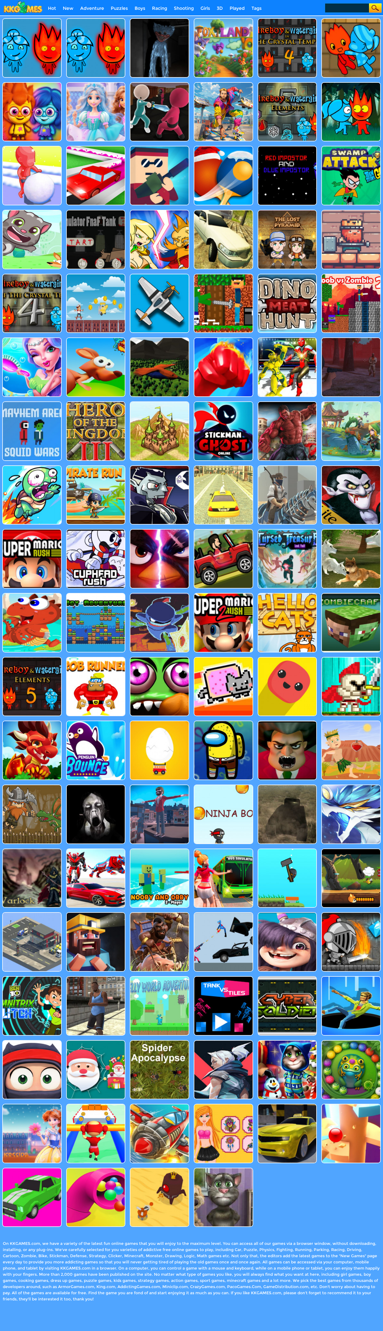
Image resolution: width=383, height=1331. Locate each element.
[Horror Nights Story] (96, 914)
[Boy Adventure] (96, 595)
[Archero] (351, 403)
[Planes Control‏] (159, 276)
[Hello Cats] (287, 595)
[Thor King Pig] (351, 212)
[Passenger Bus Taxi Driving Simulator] (223, 851)
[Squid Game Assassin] (159, 84)
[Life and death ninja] (32, 1042)
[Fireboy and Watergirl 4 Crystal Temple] (287, 20)
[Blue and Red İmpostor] (287, 148)
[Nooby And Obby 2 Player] (159, 851)
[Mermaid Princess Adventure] (32, 339)
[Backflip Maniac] (159, 787)
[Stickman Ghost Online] (223, 403)
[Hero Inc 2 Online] (223, 339)
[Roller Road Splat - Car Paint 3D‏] (96, 148)
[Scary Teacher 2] (287, 723)
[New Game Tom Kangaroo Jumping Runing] (32, 212)
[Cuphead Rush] (96, 531)
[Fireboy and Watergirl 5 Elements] (32, 659)
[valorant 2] (223, 1042)
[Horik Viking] (32, 787)
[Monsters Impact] (351, 787)
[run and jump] (96, 276)
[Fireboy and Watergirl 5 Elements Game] (287, 84)
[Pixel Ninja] (159, 595)
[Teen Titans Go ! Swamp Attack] (351, 148)
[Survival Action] (351, 723)
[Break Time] (223, 914)
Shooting (184, 8)
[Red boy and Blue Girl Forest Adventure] (351, 84)
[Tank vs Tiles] (223, 978)
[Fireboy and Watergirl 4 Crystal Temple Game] (32, 276)
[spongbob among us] (223, 723)
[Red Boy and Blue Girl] (351, 20)
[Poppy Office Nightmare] (159, 20)
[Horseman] (287, 467)
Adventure (92, 8)
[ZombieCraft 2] (351, 595)
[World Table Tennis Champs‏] (223, 148)
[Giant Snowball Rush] (32, 148)
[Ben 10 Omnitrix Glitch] (32, 978)
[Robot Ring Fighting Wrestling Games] (287, 339)
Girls (205, 8)
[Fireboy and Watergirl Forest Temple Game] (32, 20)
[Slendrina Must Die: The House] (96, 787)
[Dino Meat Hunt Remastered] (287, 276)
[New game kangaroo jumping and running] (96, 339)
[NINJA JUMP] (223, 787)
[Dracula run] (159, 467)
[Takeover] (159, 403)
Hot (52, 8)
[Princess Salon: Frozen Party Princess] (96, 84)
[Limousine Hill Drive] (223, 212)
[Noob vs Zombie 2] (351, 276)
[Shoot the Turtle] (32, 467)
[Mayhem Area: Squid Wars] (32, 403)
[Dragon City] (32, 723)
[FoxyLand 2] (223, 20)
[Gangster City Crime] (96, 978)
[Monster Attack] (287, 403)
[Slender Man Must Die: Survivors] (351, 339)
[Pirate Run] (96, 467)
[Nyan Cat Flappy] (223, 659)
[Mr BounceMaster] (96, 723)
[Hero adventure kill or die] (351, 851)
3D (220, 8)
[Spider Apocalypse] (159, 1042)
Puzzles (119, 8)
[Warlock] (32, 851)
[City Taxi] (223, 467)
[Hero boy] (287, 914)
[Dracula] (351, 467)
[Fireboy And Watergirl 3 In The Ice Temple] (96, 20)
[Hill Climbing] (223, 531)
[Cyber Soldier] (287, 978)
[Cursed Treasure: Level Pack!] (287, 531)
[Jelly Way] (159, 978)
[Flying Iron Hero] (223, 84)
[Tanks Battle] (287, 787)
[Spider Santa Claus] (96, 1042)
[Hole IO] (351, 978)
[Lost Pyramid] (287, 212)
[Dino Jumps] (32, 595)
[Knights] (351, 659)
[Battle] (159, 212)
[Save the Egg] (159, 723)
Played (237, 8)
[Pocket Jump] (287, 659)
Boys (140, 8)
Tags (257, 8)
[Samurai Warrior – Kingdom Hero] (96, 403)
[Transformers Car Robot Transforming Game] (96, 851)
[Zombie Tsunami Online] (159, 659)
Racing (159, 8)
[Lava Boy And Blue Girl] (32, 84)
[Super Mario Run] (32, 531)
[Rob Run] (96, 659)
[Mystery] (287, 851)
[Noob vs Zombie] (223, 276)
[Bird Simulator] (159, 339)
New (68, 8)
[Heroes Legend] (351, 914)
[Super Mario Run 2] (223, 595)
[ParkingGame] (32, 914)
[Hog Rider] (159, 914)
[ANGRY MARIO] (159, 531)
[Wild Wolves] (351, 531)
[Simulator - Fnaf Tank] (96, 212)
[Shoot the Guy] (159, 148)
